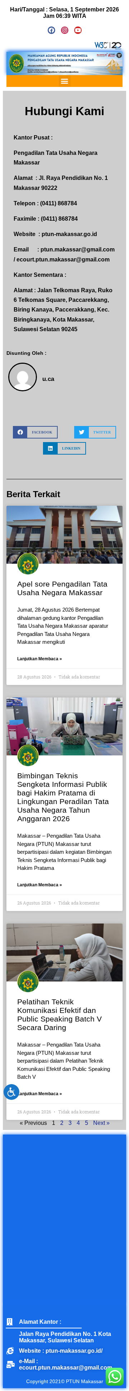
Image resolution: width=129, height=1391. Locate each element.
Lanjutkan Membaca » (39, 658)
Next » (101, 1123)
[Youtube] (78, 30)
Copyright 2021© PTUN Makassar (64, 1381)
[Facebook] (51, 30)
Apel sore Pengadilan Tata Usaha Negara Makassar (62, 588)
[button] (65, 81)
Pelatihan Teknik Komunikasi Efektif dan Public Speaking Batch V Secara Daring (59, 1015)
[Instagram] (64, 30)
